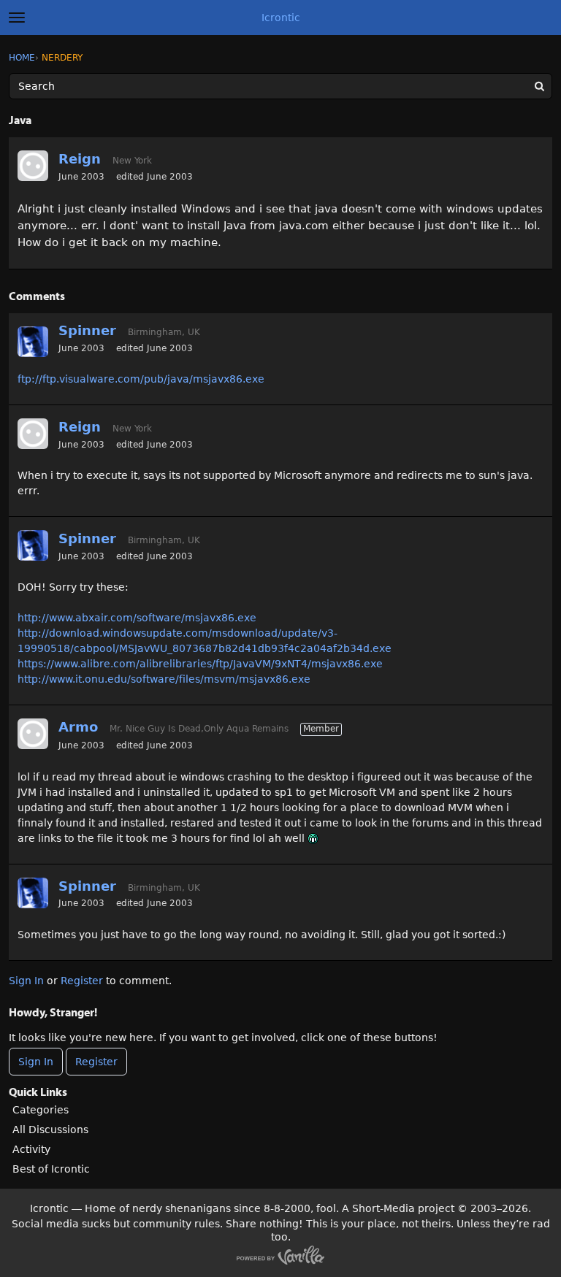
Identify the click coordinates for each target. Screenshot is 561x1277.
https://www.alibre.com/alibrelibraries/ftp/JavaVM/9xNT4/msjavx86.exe (200, 664)
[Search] (539, 86)
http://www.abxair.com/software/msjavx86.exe (137, 618)
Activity (31, 1149)
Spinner (87, 330)
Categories (40, 1110)
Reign (79, 158)
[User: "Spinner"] (33, 341)
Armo (78, 727)
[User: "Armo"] (33, 733)
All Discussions (50, 1129)
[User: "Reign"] (33, 165)
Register (82, 980)
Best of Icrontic (51, 1169)
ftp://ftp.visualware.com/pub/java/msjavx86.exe (141, 379)
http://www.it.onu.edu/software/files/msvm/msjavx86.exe (164, 679)
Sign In (26, 980)
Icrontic (281, 17)
